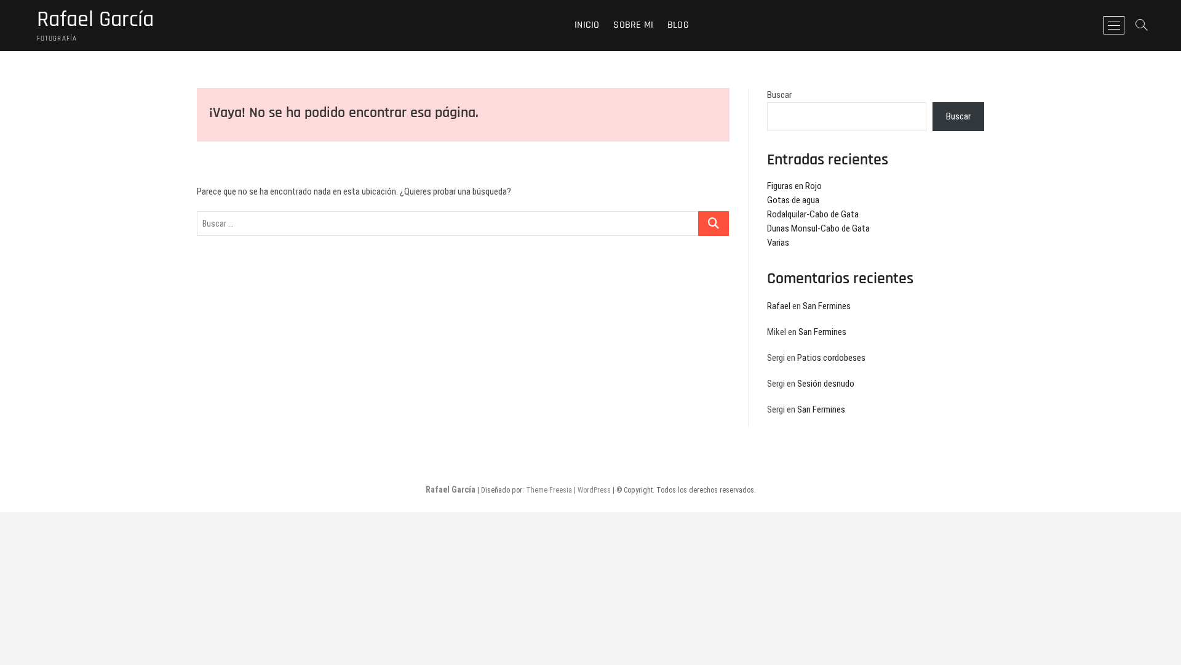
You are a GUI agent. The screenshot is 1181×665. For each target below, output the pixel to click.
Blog (678, 24)
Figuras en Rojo (794, 185)
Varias (778, 242)
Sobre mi (633, 24)
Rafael (778, 306)
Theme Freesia (549, 490)
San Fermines (827, 306)
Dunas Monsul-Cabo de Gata (818, 228)
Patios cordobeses (831, 357)
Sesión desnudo (825, 383)
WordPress (594, 490)
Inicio (587, 24)
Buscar (779, 94)
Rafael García (95, 19)
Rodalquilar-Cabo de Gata (813, 214)
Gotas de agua (793, 200)
